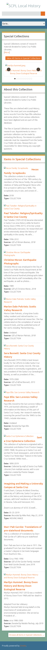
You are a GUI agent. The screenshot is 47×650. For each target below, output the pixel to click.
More (6, 52)
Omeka (23, 646)
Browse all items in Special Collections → (26, 635)
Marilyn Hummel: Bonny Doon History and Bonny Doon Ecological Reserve (21, 586)
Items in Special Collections (22, 159)
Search (43, 14)
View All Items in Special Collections (23, 58)
